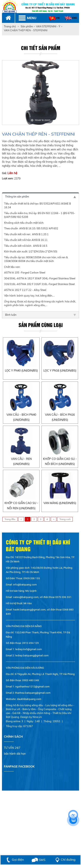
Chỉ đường (68, 859)
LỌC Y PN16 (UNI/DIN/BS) (59, 370)
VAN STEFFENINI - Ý (48, 26)
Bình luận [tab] (11, 314)
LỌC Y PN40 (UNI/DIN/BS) (21, 370)
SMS (41, 860)
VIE (58, 17)
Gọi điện (18, 859)
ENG (74, 17)
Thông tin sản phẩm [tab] (17, 196)
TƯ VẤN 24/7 (12, 748)
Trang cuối (65, 519)
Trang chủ (10, 26)
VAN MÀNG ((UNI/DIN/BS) (59, 503)
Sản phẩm (27, 26)
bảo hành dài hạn (15, 753)
